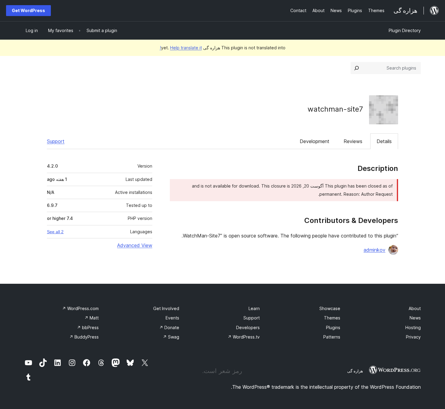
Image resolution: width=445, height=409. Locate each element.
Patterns (331, 336)
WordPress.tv (244, 336)
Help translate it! (181, 47)
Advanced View (134, 245)
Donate (169, 327)
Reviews (353, 141)
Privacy (413, 336)
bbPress (88, 327)
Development (314, 141)
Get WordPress (28, 10)
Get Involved (166, 308)
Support (55, 141)
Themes (332, 317)
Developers (248, 327)
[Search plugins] (357, 68)
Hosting (413, 327)
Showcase (329, 308)
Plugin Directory (405, 30)
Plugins (333, 327)
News (415, 317)
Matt (91, 317)
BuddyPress (84, 336)
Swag (171, 336)
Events (172, 317)
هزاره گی (355, 370)
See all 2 (55, 231)
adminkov (374, 250)
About (415, 308)
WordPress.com (80, 308)
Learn (254, 308)
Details (384, 141)
